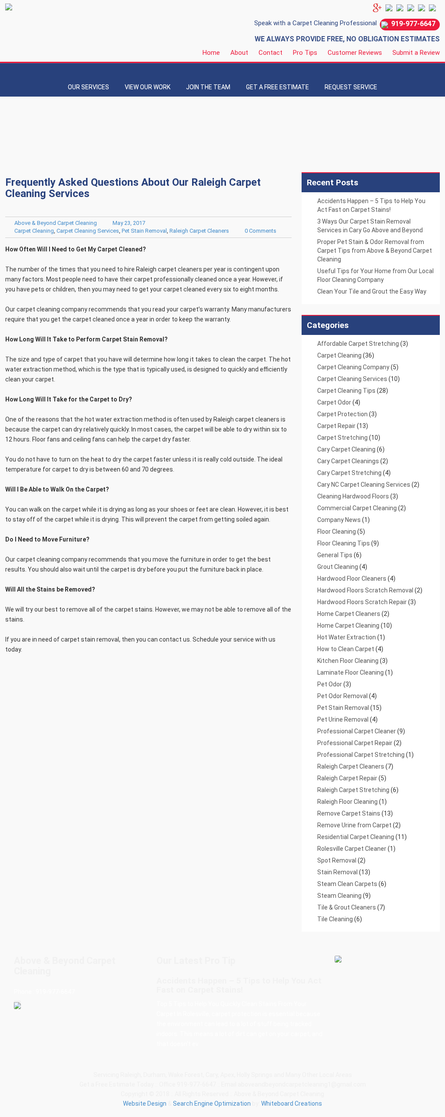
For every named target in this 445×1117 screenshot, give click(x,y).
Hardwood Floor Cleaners (351, 578)
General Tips (334, 555)
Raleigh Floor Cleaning (347, 801)
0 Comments (260, 230)
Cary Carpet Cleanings (348, 461)
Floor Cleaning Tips (343, 543)
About (239, 53)
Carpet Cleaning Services (87, 230)
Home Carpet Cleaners (348, 613)
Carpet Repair (336, 425)
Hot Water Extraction (346, 637)
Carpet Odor (334, 402)
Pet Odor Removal (342, 695)
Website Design (144, 1103)
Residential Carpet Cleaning (355, 836)
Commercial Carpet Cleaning (357, 508)
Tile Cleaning (335, 919)
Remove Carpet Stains (348, 813)
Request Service (351, 87)
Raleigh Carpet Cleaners (199, 230)
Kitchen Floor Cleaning (348, 660)
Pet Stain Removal (144, 230)
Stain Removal (337, 872)
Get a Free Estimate (277, 87)
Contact (270, 53)
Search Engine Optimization (212, 1103)
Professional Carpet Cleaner (356, 731)
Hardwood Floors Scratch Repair (362, 602)
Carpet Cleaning (34, 230)
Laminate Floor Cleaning (350, 672)
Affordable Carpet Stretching (358, 343)
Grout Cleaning (337, 566)
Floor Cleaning (336, 531)
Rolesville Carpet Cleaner (351, 848)
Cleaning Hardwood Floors (353, 496)
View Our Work (147, 87)
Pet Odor (329, 684)
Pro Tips (305, 53)
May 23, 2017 (129, 223)
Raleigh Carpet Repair (347, 778)
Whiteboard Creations (291, 1103)
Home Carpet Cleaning (348, 625)
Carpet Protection (342, 414)
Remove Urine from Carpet (354, 825)
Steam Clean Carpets (347, 883)
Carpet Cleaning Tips (346, 390)
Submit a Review (416, 53)
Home (211, 53)
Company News (339, 519)
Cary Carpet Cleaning (346, 449)
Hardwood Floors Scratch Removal (365, 590)
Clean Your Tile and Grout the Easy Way (371, 291)
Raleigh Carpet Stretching (353, 789)
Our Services (88, 87)
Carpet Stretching (342, 437)
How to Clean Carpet (345, 648)
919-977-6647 (413, 24)
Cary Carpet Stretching (349, 472)
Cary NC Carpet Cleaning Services (363, 484)
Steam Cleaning (339, 895)
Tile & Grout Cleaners (346, 907)
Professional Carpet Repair (354, 742)
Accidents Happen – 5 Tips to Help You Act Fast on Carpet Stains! (239, 985)
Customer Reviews (355, 53)
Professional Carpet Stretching (361, 754)
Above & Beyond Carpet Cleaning (55, 223)
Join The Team (208, 87)
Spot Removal (336, 860)
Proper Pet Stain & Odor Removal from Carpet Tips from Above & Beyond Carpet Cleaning (374, 250)
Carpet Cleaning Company (353, 367)
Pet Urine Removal (343, 719)
